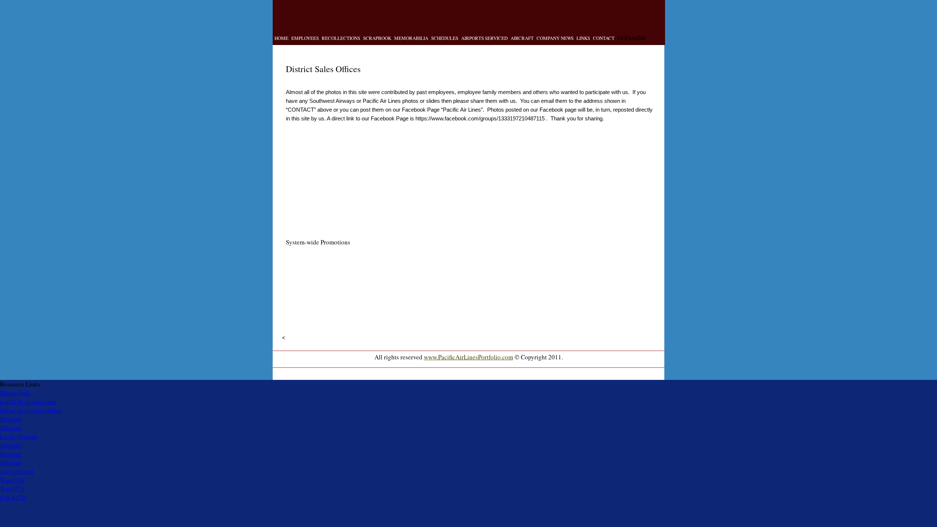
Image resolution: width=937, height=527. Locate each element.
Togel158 (12, 480)
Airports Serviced (484, 38)
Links (583, 38)
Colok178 (13, 497)
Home (281, 38)
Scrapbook (377, 38)
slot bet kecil (16, 471)
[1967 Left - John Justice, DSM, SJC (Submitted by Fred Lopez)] (372, 216)
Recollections (341, 38)
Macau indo (15, 393)
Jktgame (11, 419)
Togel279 (12, 489)
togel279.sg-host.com (28, 401)
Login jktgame (19, 436)
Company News (555, 38)
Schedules (444, 38)
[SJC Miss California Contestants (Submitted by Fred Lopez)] (487, 324)
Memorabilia (411, 38)
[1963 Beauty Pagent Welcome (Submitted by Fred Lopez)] (314, 324)
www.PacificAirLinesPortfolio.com (468, 357)
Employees (305, 38)
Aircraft (522, 38)
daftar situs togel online (30, 410)
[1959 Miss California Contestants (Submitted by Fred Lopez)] (430, 324)
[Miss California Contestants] (545, 324)
